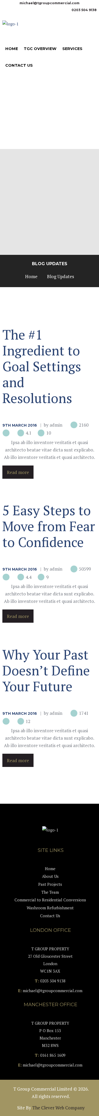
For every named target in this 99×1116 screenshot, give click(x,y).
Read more (18, 472)
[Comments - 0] (6, 433)
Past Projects (50, 884)
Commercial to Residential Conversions (50, 899)
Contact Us (50, 915)
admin (56, 425)
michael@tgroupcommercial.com (49, 3)
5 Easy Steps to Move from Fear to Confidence (48, 526)
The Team (50, 892)
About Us (50, 876)
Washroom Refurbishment (50, 907)
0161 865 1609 (52, 1055)
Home (31, 276)
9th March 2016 (19, 425)
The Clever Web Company (58, 1108)
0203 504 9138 (84, 10)
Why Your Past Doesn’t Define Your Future (46, 670)
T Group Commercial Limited (42, 1089)
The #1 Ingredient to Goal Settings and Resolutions (41, 366)
